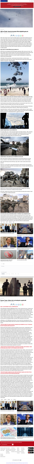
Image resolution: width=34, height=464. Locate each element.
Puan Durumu (13, 450)
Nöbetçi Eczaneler (8, 450)
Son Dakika (7, 451)
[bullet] (13, 273)
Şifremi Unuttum (2, 456)
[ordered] (12, 273)
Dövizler (18, 449)
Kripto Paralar (19, 451)
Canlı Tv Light (2, 450)
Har (11, 399)
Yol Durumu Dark (2, 449)
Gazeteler (22, 451)
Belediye (5, 399)
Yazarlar (22, 450)
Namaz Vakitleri (13, 449)
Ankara (2, 399)
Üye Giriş (1, 454)
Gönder (3, 273)
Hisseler (18, 450)
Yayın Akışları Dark (8, 449)
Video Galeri (23, 449)
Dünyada (9, 399)
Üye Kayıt (1, 455)
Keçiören (15, 399)
